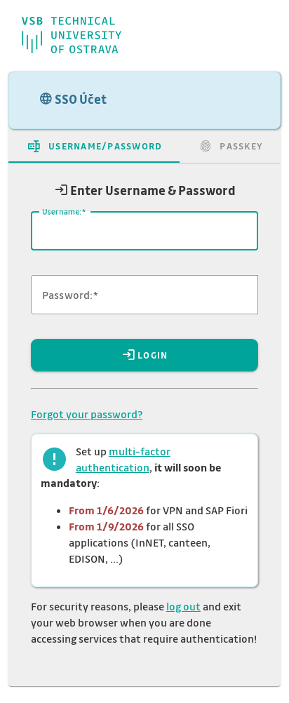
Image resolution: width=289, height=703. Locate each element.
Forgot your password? (86, 414)
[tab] (94, 146)
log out (183, 606)
